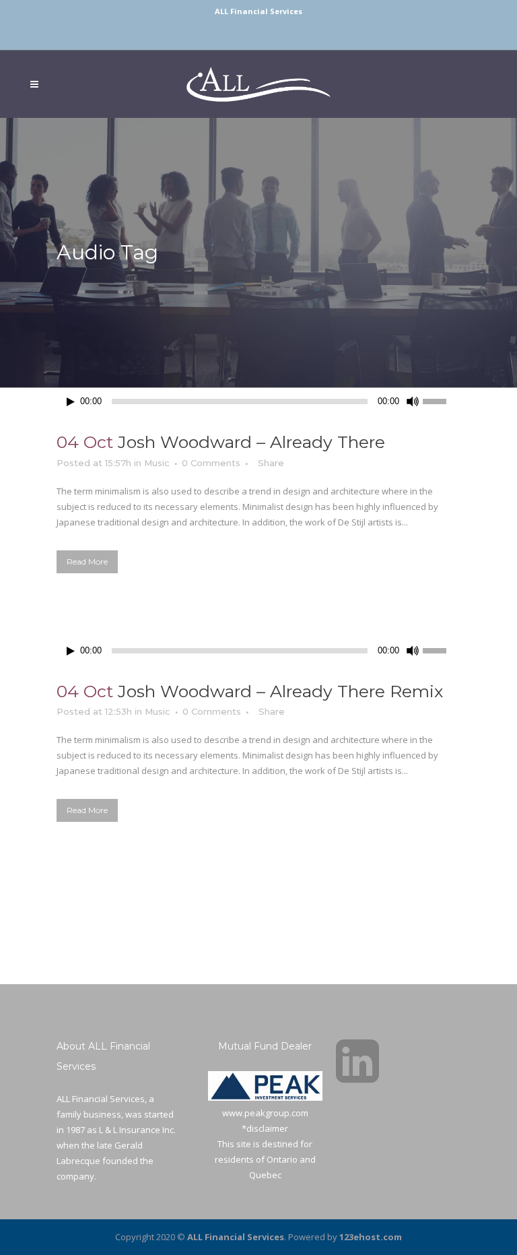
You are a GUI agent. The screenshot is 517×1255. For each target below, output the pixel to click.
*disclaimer (265, 1128)
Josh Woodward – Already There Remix (280, 691)
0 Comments (211, 462)
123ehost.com (370, 1237)
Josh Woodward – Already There (251, 442)
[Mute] (413, 401)
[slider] (441, 400)
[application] (258, 401)
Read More (87, 561)
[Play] (71, 401)
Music (157, 462)
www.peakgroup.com (265, 1113)
